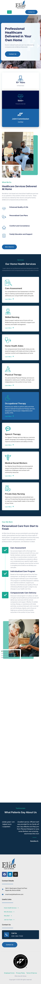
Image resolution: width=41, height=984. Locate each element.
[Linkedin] (9, 874)
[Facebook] (4, 874)
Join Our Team (8, 920)
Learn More (8, 299)
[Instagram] (15, 874)
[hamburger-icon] (9, 12)
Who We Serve (8, 912)
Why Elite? (7, 916)
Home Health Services (10, 908)
